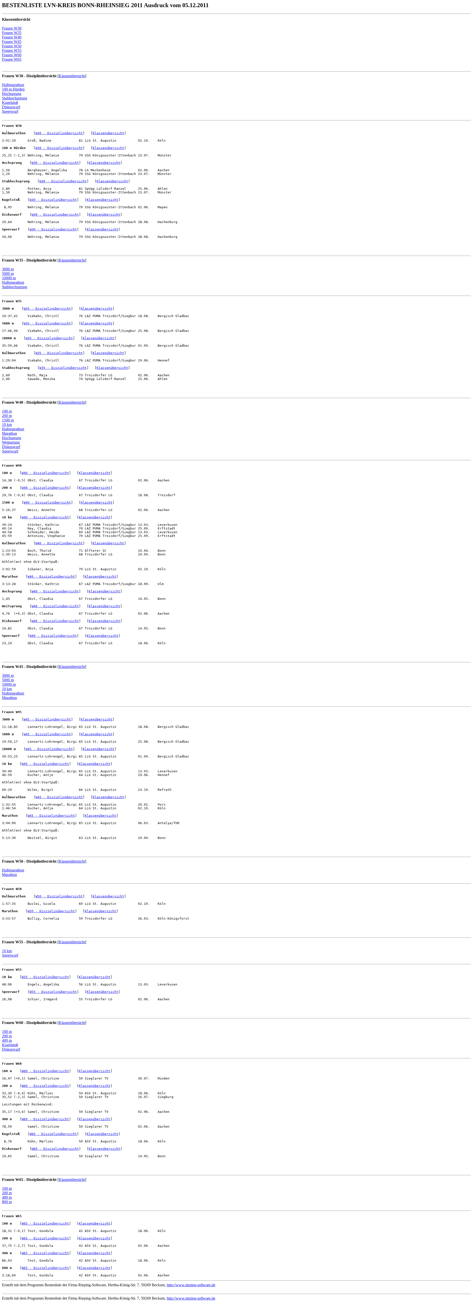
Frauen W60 (11, 55)
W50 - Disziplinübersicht (59, 896)
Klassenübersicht (72, 76)
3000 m (8, 269)
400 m (7, 1040)
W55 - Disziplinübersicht (45, 977)
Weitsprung (11, 442)
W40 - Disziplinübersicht (45, 473)
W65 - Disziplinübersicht (45, 1223)
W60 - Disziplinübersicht (45, 1071)
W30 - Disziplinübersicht (59, 133)
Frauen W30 (11, 28)
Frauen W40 (11, 37)
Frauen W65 (11, 59)
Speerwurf (10, 111)
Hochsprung (11, 94)
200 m (7, 416)
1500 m (8, 420)
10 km (7, 424)
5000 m (8, 273)
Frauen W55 (11, 50)
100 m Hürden (13, 89)
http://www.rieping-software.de (191, 1285)
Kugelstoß (10, 102)
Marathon (9, 433)
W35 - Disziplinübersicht (47, 308)
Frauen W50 (11, 46)
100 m (7, 411)
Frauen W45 (11, 41)
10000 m (9, 278)
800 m (7, 1202)
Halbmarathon (13, 85)
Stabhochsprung (14, 98)
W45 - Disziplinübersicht (47, 719)
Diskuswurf (11, 107)
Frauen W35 (11, 33)
